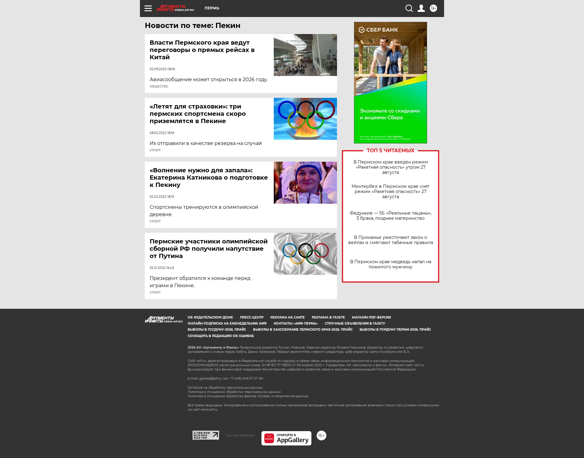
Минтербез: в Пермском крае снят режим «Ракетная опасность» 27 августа (390, 191)
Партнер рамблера (240, 435)
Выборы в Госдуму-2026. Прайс (217, 330)
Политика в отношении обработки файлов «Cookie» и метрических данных (248, 396)
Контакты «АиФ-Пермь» (296, 323)
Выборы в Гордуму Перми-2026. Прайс (395, 330)
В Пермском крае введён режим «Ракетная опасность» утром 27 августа (390, 167)
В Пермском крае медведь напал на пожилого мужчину (390, 264)
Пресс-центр (251, 317)
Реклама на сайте (287, 317)
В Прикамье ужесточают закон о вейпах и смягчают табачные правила (390, 240)
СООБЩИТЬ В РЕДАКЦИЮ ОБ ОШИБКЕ (221, 336)
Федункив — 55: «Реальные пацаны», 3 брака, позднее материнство (391, 216)
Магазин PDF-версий (371, 317)
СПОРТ (155, 150)
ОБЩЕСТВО (159, 86)
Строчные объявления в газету (355, 323)
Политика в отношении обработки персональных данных (234, 392)
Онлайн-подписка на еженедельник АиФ (227, 323)
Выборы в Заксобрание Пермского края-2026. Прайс (303, 330)
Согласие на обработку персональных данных (225, 388)
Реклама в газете (328, 317)
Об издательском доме (210, 317)
